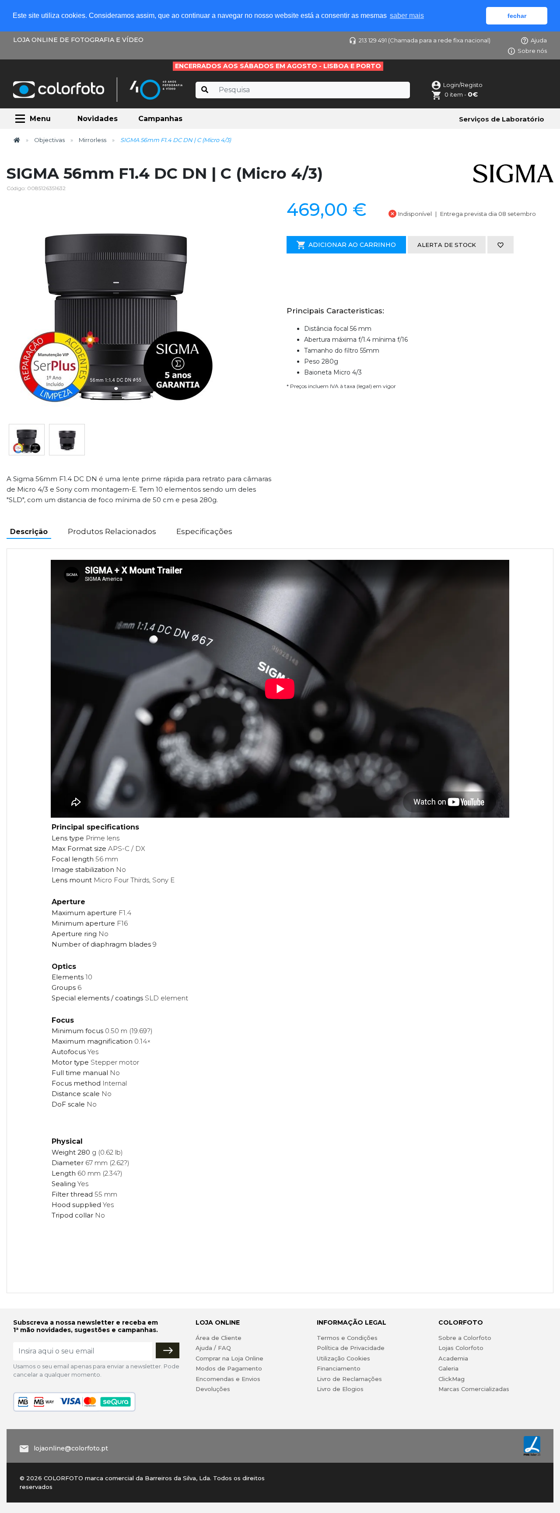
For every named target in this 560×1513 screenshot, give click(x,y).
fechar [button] (517, 15)
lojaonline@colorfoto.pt (71, 1448)
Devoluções (213, 1388)
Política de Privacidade (351, 1347)
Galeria (448, 1368)
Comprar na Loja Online (229, 1358)
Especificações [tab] (204, 531)
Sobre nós (532, 50)
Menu (40, 119)
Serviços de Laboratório (501, 119)
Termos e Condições (347, 1337)
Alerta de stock (446, 244)
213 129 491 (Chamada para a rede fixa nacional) (424, 40)
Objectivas (49, 139)
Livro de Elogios (340, 1388)
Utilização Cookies (343, 1358)
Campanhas (160, 119)
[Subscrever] (167, 1350)
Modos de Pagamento (229, 1368)
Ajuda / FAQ (213, 1347)
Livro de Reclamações (349, 1378)
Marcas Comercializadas (473, 1388)
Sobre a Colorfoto (464, 1337)
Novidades (97, 119)
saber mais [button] (407, 15)
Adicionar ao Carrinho (352, 245)
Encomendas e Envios (228, 1378)
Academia (453, 1358)
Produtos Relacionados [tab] (112, 531)
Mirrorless (92, 139)
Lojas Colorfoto (460, 1347)
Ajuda (539, 40)
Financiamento (338, 1368)
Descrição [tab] (29, 531)
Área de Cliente (219, 1337)
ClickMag (451, 1378)
